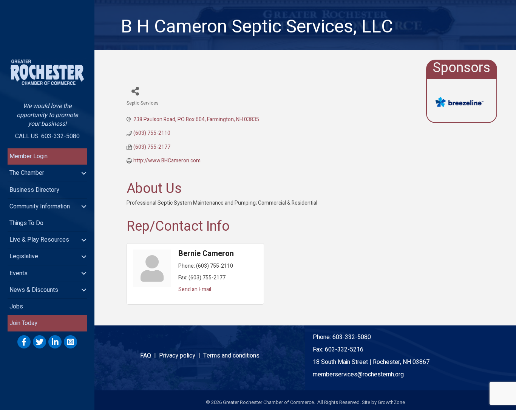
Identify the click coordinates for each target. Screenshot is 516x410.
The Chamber (26, 172)
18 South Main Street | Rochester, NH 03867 (371, 362)
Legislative (23, 256)
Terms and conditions (231, 355)
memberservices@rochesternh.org (358, 374)
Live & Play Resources (39, 239)
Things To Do (26, 223)
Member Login (28, 156)
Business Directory (34, 189)
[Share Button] (135, 90)
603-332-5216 (344, 349)
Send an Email (194, 289)
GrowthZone (391, 402)
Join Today (23, 323)
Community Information (39, 206)
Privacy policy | (181, 355)
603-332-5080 (351, 337)
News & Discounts (33, 289)
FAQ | (149, 355)
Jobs (16, 306)
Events (18, 273)
